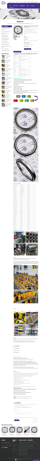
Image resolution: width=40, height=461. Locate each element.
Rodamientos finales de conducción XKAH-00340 (23, 450)
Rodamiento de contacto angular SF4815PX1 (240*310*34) (22, 392)
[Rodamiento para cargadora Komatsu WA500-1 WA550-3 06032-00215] (3, 61)
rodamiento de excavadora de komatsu (23, 446)
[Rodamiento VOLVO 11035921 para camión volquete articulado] (3, 78)
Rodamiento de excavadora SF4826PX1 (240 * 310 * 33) (24, 398)
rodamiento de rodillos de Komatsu (23, 447)
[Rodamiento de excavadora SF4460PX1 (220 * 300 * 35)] (12, 430)
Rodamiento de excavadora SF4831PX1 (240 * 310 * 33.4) (19, 434)
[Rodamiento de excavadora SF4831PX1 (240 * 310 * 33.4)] (19, 430)
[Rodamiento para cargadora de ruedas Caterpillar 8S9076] (3, 100)
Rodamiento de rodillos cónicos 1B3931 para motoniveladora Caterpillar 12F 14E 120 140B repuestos (8, 74)
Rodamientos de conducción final (23, 454)
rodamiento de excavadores (22, 442)
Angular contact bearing (5, 42)
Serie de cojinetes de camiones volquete (5, 36)
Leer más (7, 62)
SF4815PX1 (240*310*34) (18, 389)
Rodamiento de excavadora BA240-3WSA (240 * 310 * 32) (26, 434)
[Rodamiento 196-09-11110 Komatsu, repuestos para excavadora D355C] (3, 83)
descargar (33, 5)
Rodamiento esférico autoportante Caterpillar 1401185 (8, 91)
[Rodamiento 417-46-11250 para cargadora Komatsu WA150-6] (3, 87)
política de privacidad (15, 451)
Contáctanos (11, 7)
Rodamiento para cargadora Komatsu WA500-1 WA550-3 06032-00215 (8, 61)
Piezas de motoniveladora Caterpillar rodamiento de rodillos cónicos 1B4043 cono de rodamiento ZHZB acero (9, 65)
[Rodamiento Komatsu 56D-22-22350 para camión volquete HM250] (3, 105)
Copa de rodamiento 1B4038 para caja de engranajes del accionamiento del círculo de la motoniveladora (8, 69)
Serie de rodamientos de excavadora (6, 29)
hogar (13, 443)
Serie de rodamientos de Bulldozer (6, 33)
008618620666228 (31, 444)
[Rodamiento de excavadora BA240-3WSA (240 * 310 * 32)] (27, 430)
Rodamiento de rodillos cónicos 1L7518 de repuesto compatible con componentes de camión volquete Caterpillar (8, 56)
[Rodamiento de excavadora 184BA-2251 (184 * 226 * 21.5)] (34, 430)
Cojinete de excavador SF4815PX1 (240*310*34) (29, 389)
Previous (36, 424)
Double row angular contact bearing (6, 47)
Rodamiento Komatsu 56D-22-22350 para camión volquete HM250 (9, 104)
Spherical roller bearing (5, 48)
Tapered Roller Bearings (5, 44)
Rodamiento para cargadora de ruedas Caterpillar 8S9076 (8, 100)
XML (13, 450)
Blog (13, 447)
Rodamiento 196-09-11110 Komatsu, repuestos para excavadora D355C (8, 82)
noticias (27, 5)
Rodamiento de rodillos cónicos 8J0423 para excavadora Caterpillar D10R (9, 95)
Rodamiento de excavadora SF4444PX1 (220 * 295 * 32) (5, 434)
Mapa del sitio (15, 448)
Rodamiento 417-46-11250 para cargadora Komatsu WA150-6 (9, 87)
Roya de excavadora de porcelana (23, 443)
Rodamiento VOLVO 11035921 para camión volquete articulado (9, 78)
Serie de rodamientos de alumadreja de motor (6, 39)
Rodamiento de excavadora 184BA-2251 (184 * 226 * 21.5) (34, 434)
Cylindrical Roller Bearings (5, 50)
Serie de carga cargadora (6, 31)
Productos (22, 5)
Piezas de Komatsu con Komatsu (23, 449)
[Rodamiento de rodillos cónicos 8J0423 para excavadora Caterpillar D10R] (3, 96)
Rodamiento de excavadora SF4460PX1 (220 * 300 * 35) (12, 434)
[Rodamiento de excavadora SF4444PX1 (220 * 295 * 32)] (5, 430)
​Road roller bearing (5, 41)
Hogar (10, 5)
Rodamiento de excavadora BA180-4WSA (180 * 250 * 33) (24, 396)
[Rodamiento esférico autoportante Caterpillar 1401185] (3, 92)
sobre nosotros (16, 5)
